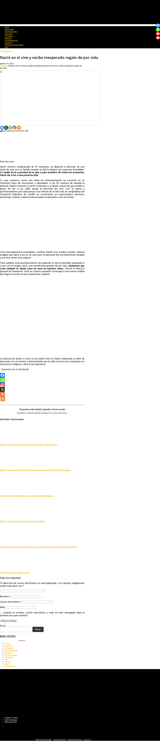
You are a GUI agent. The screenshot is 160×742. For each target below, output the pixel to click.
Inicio (7, 27)
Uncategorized (11, 666)
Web (2, 607)
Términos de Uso (59, 740)
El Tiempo (9, 36)
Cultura (8, 644)
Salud (7, 664)
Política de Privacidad (43, 740)
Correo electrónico (11, 601)
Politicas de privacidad (14, 45)
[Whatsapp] (10, 128)
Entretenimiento (11, 40)
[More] (18, 128)
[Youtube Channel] (158, 38)
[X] (6, 128)
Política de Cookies (75, 740)
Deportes (9, 34)
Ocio (6, 47)
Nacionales (9, 29)
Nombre (5, 596)
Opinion (8, 662)
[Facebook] (2, 128)
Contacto (9, 43)
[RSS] (2, 394)
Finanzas (8, 38)
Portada (3, 66)
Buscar (3, 626)
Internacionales (11, 32)
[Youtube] (158, 34)
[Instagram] (14, 128)
